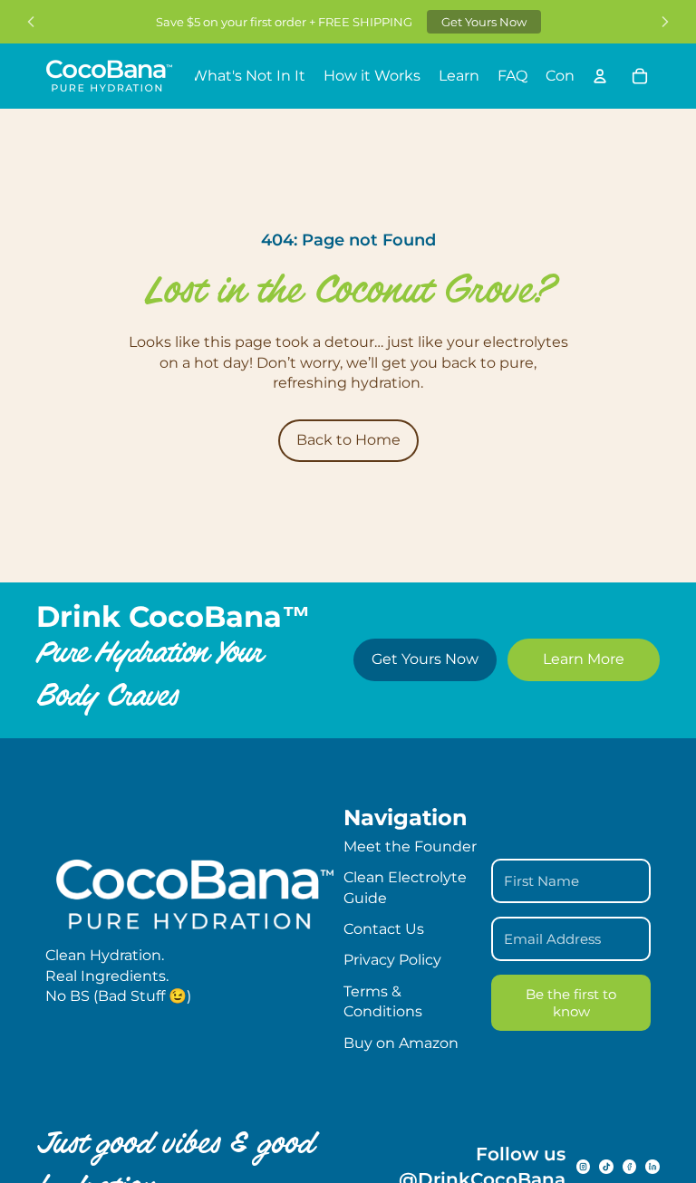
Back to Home (348, 439)
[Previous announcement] (30, 21)
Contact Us (383, 929)
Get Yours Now (484, 21)
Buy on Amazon (401, 1043)
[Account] (600, 76)
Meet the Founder (410, 846)
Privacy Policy (392, 959)
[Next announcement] (665, 21)
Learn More (583, 659)
